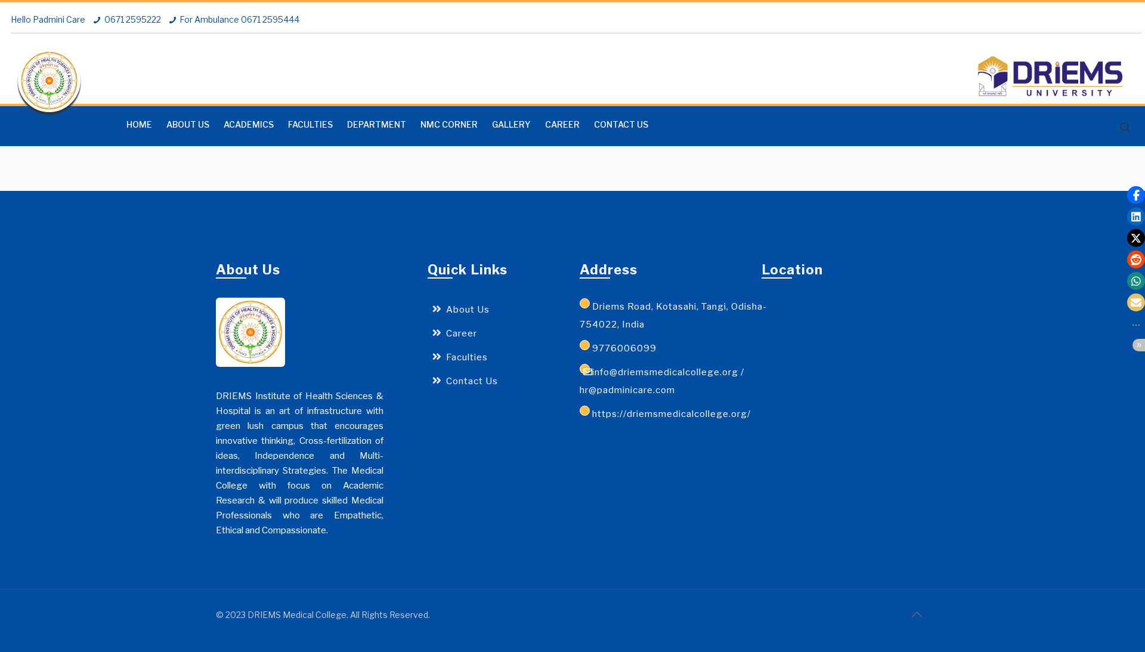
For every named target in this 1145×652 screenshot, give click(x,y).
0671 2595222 (132, 19)
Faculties (467, 357)
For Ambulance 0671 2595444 (239, 19)
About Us (468, 309)
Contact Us (472, 381)
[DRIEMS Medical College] (49, 81)
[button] (1136, 195)
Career (461, 333)
